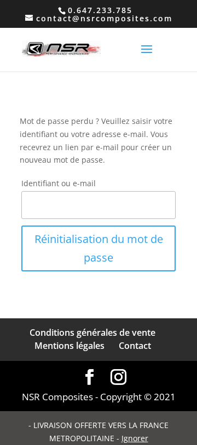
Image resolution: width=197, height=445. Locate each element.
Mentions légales (69, 346)
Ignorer (134, 438)
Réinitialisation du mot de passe (98, 248)
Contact (135, 346)
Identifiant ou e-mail (58, 183)
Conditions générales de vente (92, 333)
